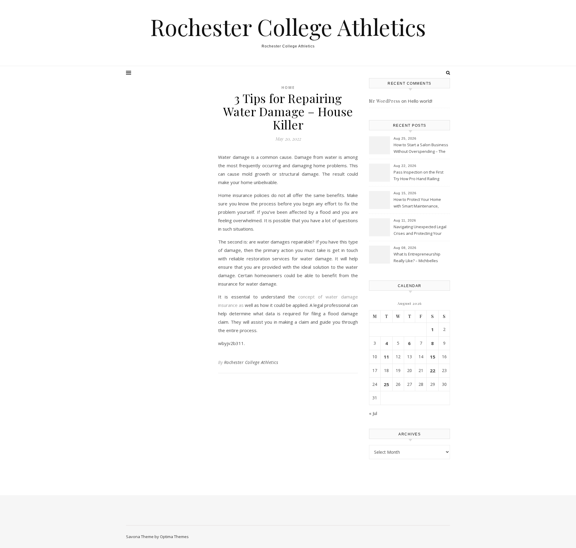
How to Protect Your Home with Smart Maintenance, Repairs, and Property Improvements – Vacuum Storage (417, 203)
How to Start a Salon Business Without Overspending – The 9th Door (421, 148)
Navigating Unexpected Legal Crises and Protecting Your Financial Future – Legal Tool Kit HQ (420, 230)
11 (386, 357)
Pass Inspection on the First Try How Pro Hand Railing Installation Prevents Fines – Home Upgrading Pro (419, 176)
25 (386, 384)
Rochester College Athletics (288, 27)
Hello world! (420, 101)
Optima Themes (174, 536)
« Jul (373, 413)
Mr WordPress (384, 101)
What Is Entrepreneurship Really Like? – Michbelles (417, 257)
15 (432, 357)
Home (288, 87)
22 (432, 371)
